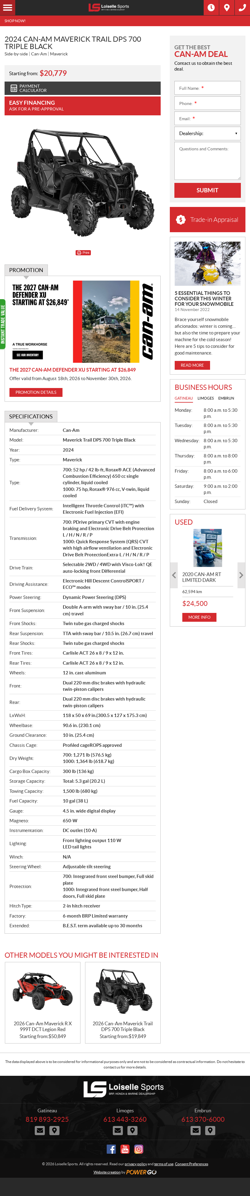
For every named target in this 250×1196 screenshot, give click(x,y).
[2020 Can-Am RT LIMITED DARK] (207, 548)
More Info (199, 617)
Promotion (26, 270)
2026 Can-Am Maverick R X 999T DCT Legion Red (43, 1026)
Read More (192, 365)
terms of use (163, 1164)
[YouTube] (125, 1149)
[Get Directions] (226, 7)
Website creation (107, 1172)
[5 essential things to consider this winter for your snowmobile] (208, 264)
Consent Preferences (191, 1164)
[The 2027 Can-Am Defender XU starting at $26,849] (82, 322)
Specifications (31, 416)
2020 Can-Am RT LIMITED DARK (201, 577)
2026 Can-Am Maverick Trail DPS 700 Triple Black (123, 1026)
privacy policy (136, 1164)
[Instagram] (138, 1149)
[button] (174, 575)
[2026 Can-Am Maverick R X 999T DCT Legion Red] (43, 991)
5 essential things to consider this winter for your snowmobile (204, 298)
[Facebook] (111, 1149)
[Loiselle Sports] (109, 7)
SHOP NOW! (15, 21)
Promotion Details (36, 392)
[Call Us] (242, 7)
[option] (208, 575)
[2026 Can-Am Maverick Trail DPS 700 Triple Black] (123, 991)
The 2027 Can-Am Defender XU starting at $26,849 (72, 369)
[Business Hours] (211, 7)
